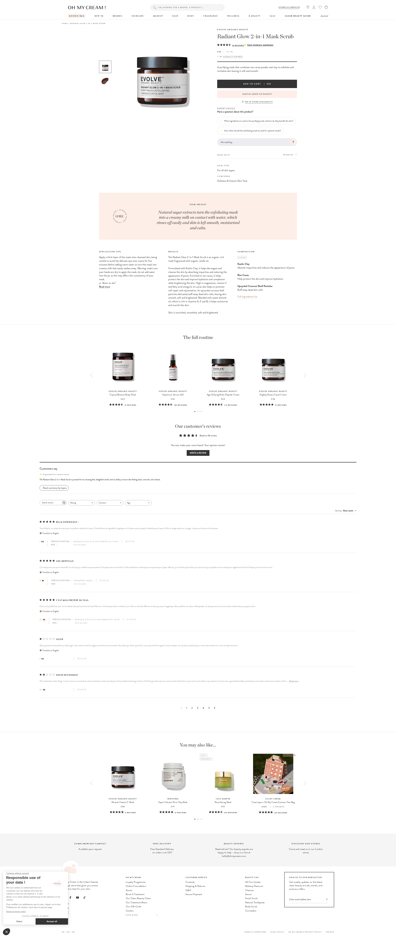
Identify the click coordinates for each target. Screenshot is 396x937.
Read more (293, 681)
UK (73, 932)
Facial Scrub (251, 898)
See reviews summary (260, 45)
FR (63, 932)
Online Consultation (136, 886)
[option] (105, 67)
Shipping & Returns (195, 886)
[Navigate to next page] (215, 707)
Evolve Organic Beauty (232, 29)
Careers (129, 910)
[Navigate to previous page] (181, 707)
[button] (198, 479)
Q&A (188, 890)
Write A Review (198, 452)
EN (68, 932)
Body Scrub (251, 906)
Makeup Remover (254, 886)
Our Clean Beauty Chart (138, 898)
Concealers (250, 910)
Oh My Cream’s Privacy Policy (305, 932)
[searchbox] (50, 502)
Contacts (190, 882)
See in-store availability (259, 102)
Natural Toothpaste (255, 902)
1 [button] (194, 411)
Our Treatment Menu (136, 902)
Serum (248, 894)
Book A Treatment (135, 894)
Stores (129, 890)
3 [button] (201, 411)
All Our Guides (252, 882)
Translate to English (50, 533)
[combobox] (81, 502)
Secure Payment (193, 894)
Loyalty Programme (135, 882)
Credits (330, 932)
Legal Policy (277, 932)
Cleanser (249, 890)
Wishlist (288, 155)
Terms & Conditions (255, 932)
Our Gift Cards (133, 906)
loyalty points (233, 56)
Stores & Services (289, 7)
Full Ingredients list (247, 297)
